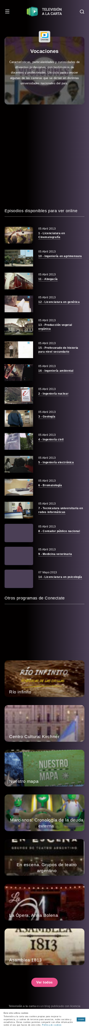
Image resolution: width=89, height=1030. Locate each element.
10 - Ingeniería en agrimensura (60, 256)
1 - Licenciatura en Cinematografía (51, 235)
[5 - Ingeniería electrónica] (19, 464)
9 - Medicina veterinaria (55, 554)
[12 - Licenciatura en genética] (19, 304)
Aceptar (81, 1019)
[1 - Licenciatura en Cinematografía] (19, 235)
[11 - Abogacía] (19, 281)
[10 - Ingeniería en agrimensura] (19, 258)
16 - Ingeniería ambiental (55, 370)
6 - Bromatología (50, 485)
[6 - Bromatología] (19, 487)
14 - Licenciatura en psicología (60, 577)
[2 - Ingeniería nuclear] (19, 395)
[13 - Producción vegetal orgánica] (19, 327)
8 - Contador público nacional (59, 531)
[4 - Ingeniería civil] (19, 441)
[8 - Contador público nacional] (19, 533)
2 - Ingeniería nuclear (53, 393)
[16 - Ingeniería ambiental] (19, 372)
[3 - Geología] (19, 418)
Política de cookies (51, 1025)
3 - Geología (46, 416)
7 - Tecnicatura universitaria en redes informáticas (60, 510)
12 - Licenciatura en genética (59, 302)
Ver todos (44, 982)
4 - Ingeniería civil (51, 439)
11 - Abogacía (48, 279)
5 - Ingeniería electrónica (56, 462)
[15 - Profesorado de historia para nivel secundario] (19, 350)
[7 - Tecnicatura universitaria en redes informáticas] (19, 510)
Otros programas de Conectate (35, 598)
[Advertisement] (44, 156)
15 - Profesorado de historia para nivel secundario (58, 349)
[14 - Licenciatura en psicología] (19, 579)
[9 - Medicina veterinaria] (19, 556)
